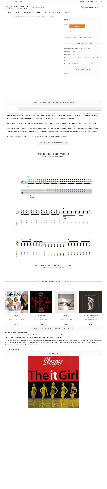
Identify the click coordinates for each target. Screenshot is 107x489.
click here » (73, 118)
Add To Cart (76, 26)
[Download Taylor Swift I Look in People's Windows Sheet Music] (90, 302)
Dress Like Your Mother (84, 57)
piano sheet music (43, 334)
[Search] (82, 7)
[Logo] (17, 7)
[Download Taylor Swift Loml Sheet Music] (66, 302)
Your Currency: (9, 2)
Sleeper (69, 60)
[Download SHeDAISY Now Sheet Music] (16, 302)
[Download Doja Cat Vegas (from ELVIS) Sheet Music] (41, 302)
